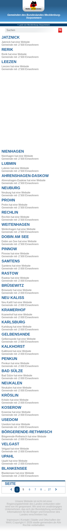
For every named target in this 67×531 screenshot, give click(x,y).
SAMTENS (11, 261)
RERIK (7, 49)
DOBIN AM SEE (15, 237)
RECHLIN (10, 212)
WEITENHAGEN (16, 224)
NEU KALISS (13, 298)
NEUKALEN (12, 383)
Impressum (13, 519)
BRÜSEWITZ (13, 285)
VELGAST (10, 444)
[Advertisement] (33, 109)
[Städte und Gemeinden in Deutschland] (33, 6)
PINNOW (9, 249)
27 (49, 489)
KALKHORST (13, 346)
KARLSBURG (13, 322)
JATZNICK (11, 37)
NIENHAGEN (13, 151)
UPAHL (8, 456)
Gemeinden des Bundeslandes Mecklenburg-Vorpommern (34, 16)
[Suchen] (60, 30)
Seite (10, 483)
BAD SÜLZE (12, 371)
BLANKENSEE (14, 468)
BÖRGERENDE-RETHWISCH (27, 432)
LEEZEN (9, 62)
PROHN (8, 200)
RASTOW (10, 273)
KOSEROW (11, 407)
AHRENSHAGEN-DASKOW (25, 176)
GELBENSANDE (16, 334)
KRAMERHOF (14, 310)
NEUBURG (11, 188)
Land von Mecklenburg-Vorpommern (34, 25)
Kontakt (25, 519)
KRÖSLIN (10, 395)
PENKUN (9, 359)
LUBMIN (9, 163)
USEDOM (10, 419)
